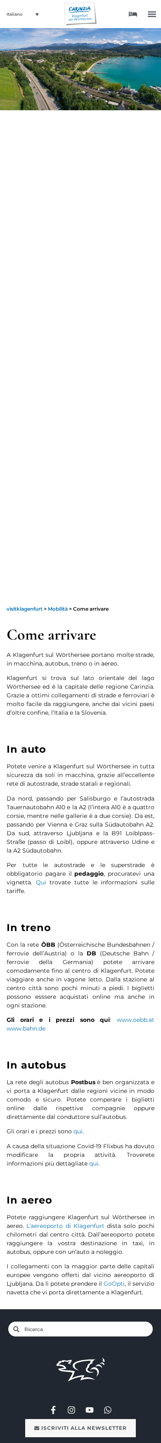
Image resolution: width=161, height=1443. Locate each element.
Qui (43, 882)
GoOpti (114, 1283)
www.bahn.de (26, 1028)
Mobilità (58, 609)
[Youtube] (89, 1410)
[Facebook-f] (53, 1410)
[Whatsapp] (108, 1410)
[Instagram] (71, 1410)
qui (78, 1131)
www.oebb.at (135, 1020)
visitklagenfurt (25, 609)
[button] (152, 14)
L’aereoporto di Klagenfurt (65, 1226)
